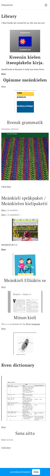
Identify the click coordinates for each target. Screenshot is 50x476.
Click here (6, 447)
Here (3, 74)
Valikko (46, 5)
